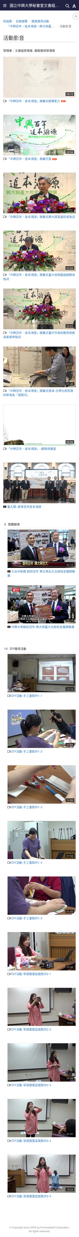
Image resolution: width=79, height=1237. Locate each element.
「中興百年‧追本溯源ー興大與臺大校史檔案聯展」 (41, 26)
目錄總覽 (22, 21)
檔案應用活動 (40, 21)
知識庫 (7, 21)
